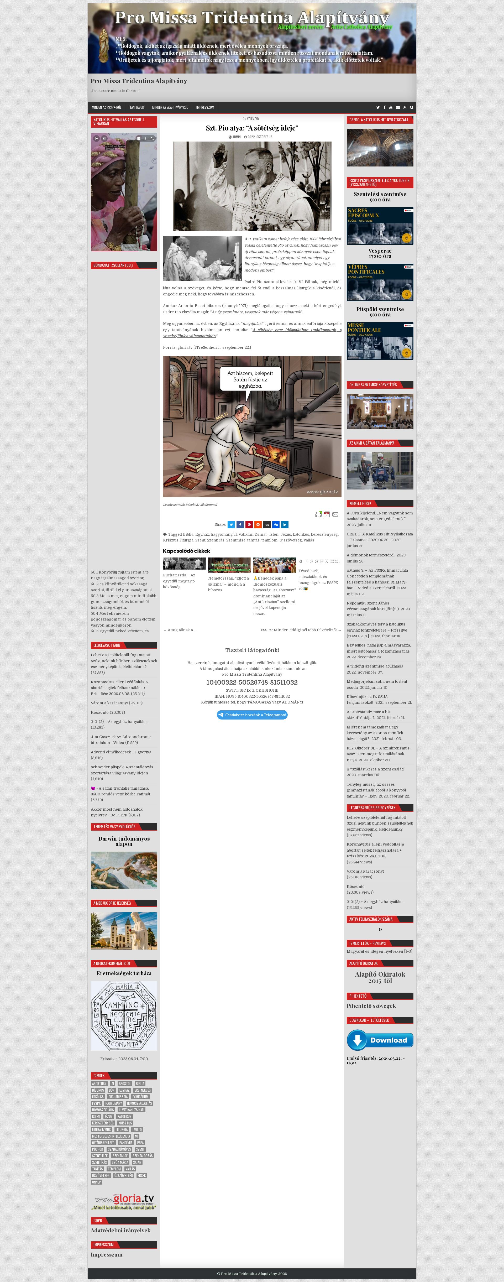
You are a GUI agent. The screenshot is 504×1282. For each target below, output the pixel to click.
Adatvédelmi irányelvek (120, 1230)
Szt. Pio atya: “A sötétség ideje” (252, 127)
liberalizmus (101, 1129)
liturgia (186, 540)
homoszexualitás (139, 1103)
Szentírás (215, 540)
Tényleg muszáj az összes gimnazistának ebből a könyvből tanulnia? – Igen (376, 790)
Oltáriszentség (103, 1142)
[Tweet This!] (231, 524)
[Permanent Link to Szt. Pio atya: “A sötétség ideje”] (252, 186)
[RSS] (404, 107)
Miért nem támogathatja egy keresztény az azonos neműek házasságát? (375, 733)
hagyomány (221, 534)
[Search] (411, 107)
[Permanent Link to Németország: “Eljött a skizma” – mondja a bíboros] (229, 565)
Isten (274, 534)
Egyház (202, 534)
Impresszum (205, 107)
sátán (137, 1162)
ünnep (96, 1182)
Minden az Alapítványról (170, 107)
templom (269, 540)
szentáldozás (143, 1155)
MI (136, 1136)
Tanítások (137, 107)
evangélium (140, 1096)
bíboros (98, 1090)
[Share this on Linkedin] (284, 524)
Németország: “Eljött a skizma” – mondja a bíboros (228, 584)
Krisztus (170, 540)
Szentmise (235, 540)
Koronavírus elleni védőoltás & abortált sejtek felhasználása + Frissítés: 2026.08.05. (119, 688)
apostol (125, 1083)
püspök (97, 1149)
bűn (111, 1090)
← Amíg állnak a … (180, 630)
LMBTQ (137, 1129)
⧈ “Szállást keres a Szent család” (376, 769)
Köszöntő (100, 712)
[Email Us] (398, 107)
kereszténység (324, 534)
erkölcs (98, 1096)
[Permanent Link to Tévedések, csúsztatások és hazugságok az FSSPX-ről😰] (319, 561)
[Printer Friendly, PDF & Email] (327, 514)
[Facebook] (385, 107)
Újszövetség (290, 540)
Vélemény (253, 118)
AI (113, 1083)
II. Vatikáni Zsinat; (250, 534)
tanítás (253, 540)
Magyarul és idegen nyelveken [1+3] (379, 951)
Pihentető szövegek (371, 1005)
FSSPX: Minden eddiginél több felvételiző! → (301, 630)
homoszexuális (103, 1109)
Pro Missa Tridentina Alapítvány (139, 80)
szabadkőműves (119, 1149)
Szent (200, 540)
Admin (237, 136)
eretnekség (143, 1090)
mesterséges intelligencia (111, 1136)
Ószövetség (100, 1175)
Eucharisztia (118, 1096)
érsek (142, 1175)
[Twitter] (378, 107)
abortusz (99, 1083)
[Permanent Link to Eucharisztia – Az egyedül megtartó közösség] (184, 563)
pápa (140, 1142)
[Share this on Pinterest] (249, 524)
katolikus (301, 534)
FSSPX (96, 1103)
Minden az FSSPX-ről (106, 107)
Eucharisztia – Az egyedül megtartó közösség (179, 581)
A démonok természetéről (371, 555)
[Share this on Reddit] (258, 524)
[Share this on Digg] (276, 524)
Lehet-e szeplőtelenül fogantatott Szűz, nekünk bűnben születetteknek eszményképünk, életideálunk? (124, 661)
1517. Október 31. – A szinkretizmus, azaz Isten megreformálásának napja (378, 754)
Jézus (285, 534)
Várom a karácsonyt (109, 703)
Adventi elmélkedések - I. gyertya (121, 752)
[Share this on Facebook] (240, 524)
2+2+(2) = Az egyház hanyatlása (119, 722)
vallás (309, 540)
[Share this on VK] (267, 524)
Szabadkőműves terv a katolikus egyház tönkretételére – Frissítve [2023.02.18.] (377, 630)
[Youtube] (390, 107)
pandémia (125, 1142)
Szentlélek (100, 1155)
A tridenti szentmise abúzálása (375, 666)
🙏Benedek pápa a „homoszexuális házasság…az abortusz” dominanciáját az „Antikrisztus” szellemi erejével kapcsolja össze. (274, 596)
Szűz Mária (120, 1162)
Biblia (188, 534)
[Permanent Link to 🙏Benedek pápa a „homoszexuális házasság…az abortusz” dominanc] (274, 565)
